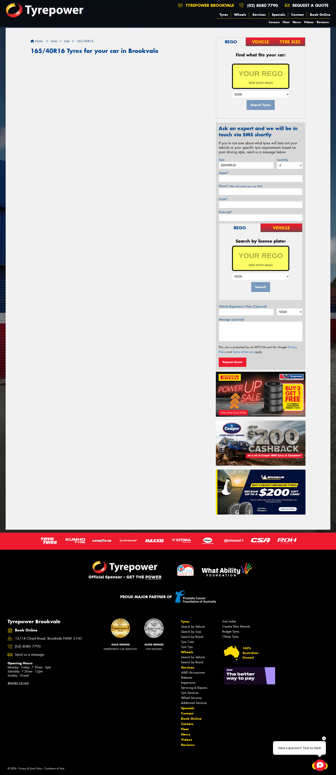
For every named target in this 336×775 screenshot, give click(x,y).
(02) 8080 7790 (262, 5)
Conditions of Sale (54, 768)
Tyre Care (187, 642)
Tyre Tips (187, 647)
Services (259, 14)
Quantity (282, 160)
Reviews (323, 22)
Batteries (186, 678)
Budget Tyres (230, 631)
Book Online (320, 14)
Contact (297, 14)
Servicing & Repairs (194, 688)
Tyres (224, 14)
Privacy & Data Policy (30, 768)
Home (38, 41)
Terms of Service (243, 352)
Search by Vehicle (193, 627)
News (297, 22)
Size (221, 160)
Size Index (229, 621)
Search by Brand (192, 637)
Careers (274, 22)
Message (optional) (231, 319)
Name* (224, 173)
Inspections (188, 683)
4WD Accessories (193, 673)
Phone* (240, 186)
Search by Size (191, 632)
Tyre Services (189, 693)
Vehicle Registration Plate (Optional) (243, 306)
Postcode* (225, 212)
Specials (278, 14)
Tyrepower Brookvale (209, 5)
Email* (223, 199)
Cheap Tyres (230, 637)
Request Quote (232, 362)
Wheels (240, 14)
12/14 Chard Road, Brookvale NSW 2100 (48, 638)
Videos (309, 22)
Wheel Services (191, 698)
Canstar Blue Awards (236, 626)
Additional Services (194, 703)
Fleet (286, 22)
